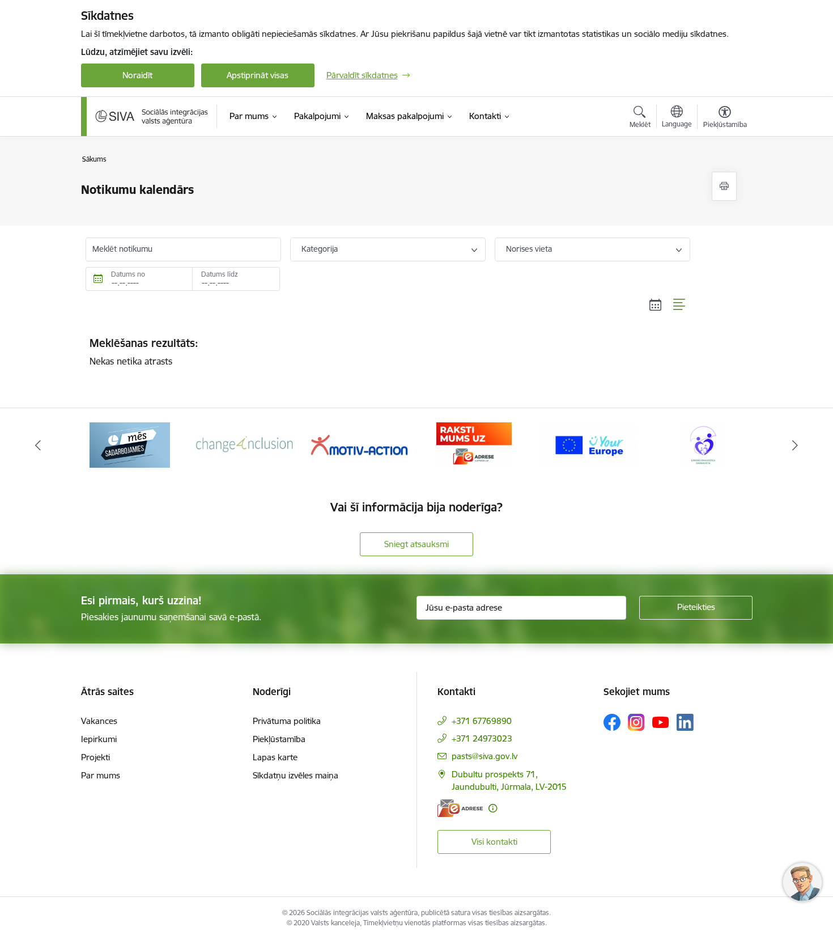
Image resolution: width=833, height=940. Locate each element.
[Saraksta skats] (679, 305)
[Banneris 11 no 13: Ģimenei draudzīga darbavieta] (703, 444)
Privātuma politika (287, 720)
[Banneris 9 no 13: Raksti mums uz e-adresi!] (474, 444)
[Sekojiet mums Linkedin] (685, 722)
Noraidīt (137, 75)
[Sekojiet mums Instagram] (636, 722)
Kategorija (319, 249)
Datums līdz (219, 274)
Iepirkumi (99, 739)
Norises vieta (529, 249)
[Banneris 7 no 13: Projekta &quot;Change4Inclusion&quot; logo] (245, 444)
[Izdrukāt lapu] (724, 186)
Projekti (95, 757)
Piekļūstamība (279, 739)
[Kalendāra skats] (655, 305)
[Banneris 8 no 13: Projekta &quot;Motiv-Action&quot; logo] (359, 444)
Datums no (128, 274)
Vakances (99, 720)
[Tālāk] (795, 445)
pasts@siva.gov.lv (484, 756)
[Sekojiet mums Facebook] (612, 722)
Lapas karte (275, 757)
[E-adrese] (460, 808)
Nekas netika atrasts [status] (144, 351)
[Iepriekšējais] (38, 445)
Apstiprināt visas (257, 75)
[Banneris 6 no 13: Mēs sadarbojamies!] (130, 444)
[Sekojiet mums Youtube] (660, 722)
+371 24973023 (482, 738)
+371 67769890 (482, 720)
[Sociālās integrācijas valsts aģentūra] (152, 116)
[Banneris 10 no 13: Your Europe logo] (589, 444)
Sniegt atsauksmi (416, 544)
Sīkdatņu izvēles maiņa (295, 775)
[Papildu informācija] (492, 808)
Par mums (100, 775)
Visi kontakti (494, 841)
